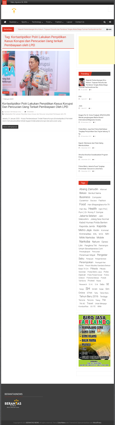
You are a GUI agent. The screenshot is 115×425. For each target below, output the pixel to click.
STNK (89, 293)
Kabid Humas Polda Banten (93, 222)
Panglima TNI (91, 245)
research (83, 284)
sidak (101, 289)
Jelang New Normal (100, 219)
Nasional (5, 92)
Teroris (90, 300)
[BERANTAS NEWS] (5, 22)
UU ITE (93, 306)
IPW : (80, 96)
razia (98, 281)
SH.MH (94, 289)
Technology (36, 22)
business (84, 197)
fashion (102, 200)
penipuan (89, 259)
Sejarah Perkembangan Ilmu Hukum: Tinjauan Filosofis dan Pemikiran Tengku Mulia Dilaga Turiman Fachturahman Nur (60, 29)
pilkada (94, 268)
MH (107, 234)
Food (48, 22)
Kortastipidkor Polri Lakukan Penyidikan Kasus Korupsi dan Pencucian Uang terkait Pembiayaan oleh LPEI (37, 105)
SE (107, 284)
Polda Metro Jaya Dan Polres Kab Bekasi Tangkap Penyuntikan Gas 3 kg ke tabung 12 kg (94, 131)
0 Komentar (30, 112)
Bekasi (82, 193)
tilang (97, 300)
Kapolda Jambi (87, 226)
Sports (24, 22)
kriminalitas (85, 234)
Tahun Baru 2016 (88, 296)
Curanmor (83, 200)
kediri (96, 230)
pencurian (96, 252)
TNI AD (82, 304)
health (92, 208)
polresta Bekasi (93, 278)
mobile (100, 237)
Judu (80, 106)
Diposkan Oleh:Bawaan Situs (12, 112)
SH (88, 289)
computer (96, 197)
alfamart (103, 189)
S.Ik (96, 284)
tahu (96, 293)
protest (91, 280)
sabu (102, 284)
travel (90, 303)
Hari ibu (83, 209)
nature (96, 241)
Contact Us (79, 22)
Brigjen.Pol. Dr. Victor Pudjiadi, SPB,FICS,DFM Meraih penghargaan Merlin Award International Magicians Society (94, 117)
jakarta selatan (88, 215)
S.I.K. (91, 284)
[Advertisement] (97, 50)
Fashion (58, 22)
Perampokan (86, 262)
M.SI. (101, 234)
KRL (95, 234)
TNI (104, 300)
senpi (81, 289)
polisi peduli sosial (94, 275)
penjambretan (100, 259)
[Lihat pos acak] (110, 22)
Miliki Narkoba (87, 237)
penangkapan (84, 252)
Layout (69, 22)
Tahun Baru (104, 293)
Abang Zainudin (88, 189)
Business (13, 22)
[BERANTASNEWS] (13, 403)
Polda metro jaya (95, 272)
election (93, 201)
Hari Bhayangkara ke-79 (98, 204)
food (82, 204)
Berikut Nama (94, 193)
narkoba (84, 241)
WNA (99, 306)
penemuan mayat (87, 255)
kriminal (104, 230)
